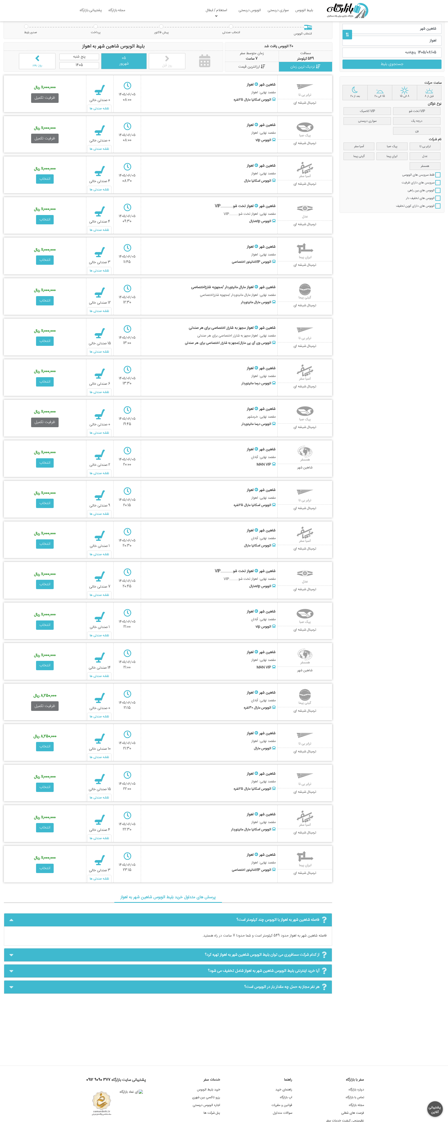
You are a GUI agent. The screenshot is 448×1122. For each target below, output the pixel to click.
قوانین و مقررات (281, 1105)
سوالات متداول (282, 1113)
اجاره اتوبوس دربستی (206, 1105)
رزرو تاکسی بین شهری (206, 1097)
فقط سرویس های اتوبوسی (418, 174)
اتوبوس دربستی (250, 10)
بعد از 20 (355, 96)
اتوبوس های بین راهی (421, 190)
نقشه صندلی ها (99, 108)
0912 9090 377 (98, 1080)
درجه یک (416, 121)
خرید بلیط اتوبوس (208, 1089)
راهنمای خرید (283, 1089)
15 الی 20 (379, 96)
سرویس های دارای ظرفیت (418, 182)
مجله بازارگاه (116, 10)
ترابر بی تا (425, 146)
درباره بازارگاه (356, 1089)
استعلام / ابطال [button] (216, 10)
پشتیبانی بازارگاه (91, 10)
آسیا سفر (359, 146)
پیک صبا (392, 146)
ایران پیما (392, 156)
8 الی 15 (404, 96)
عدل (425, 156)
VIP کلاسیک (367, 111)
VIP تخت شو (417, 111)
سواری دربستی (278, 10)
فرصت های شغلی (352, 1113)
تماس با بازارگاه (355, 1097)
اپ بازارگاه (286, 1097)
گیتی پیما (359, 156)
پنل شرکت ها (212, 1113)
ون (417, 130)
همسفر (425, 166)
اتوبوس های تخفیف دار (420, 198)
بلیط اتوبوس (304, 10)
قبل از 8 (429, 96)
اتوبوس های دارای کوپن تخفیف (415, 206)
